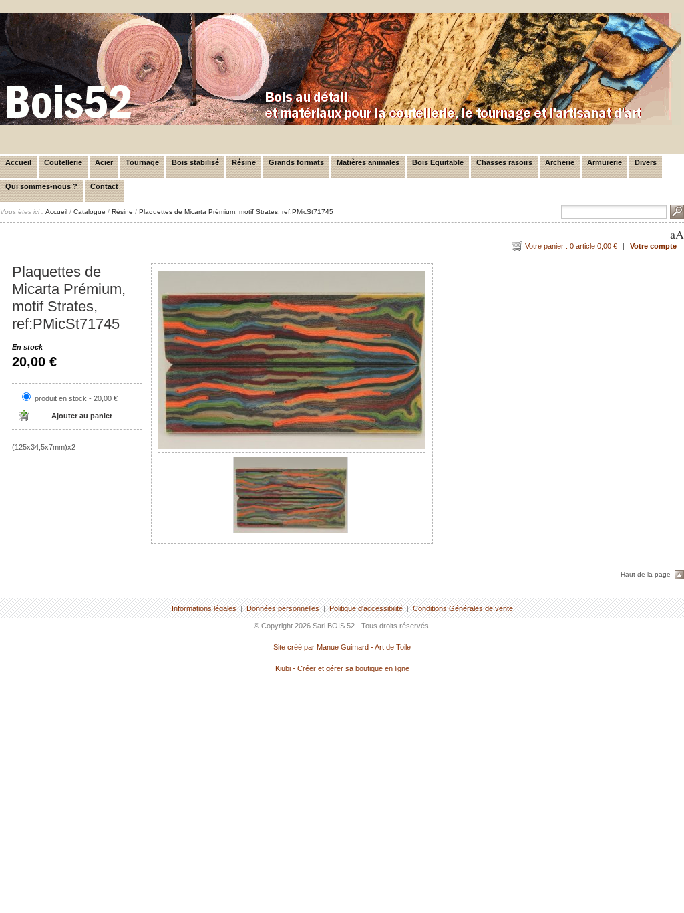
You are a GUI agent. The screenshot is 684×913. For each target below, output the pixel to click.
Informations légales (204, 608)
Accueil (18, 162)
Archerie (559, 162)
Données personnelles (282, 608)
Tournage (142, 162)
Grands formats (296, 162)
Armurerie (604, 162)
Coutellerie (63, 162)
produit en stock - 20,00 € (76, 398)
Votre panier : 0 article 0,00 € (571, 246)
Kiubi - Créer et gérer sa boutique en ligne (342, 668)
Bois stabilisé (195, 162)
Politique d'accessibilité (366, 608)
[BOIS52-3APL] (340, 122)
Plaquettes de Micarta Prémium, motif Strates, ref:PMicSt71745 (236, 211)
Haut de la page (646, 574)
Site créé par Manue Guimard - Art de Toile (342, 647)
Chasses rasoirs (504, 162)
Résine (244, 162)
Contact (104, 186)
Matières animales (368, 162)
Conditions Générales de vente (463, 608)
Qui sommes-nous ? (41, 186)
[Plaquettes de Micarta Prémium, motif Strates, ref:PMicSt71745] (291, 360)
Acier (104, 162)
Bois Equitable (438, 162)
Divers (646, 162)
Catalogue (89, 211)
